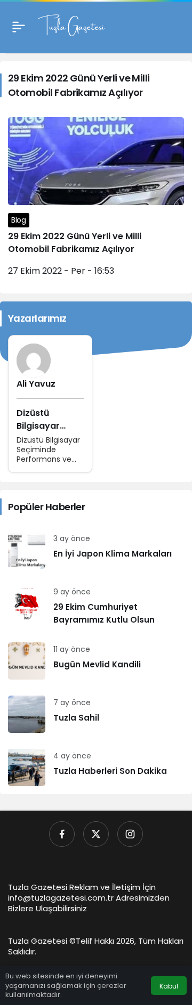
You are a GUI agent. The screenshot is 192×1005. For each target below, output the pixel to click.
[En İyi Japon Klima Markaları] (96, 550)
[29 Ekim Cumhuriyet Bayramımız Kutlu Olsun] (96, 605)
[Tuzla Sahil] (96, 714)
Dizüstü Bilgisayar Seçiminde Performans (43, 432)
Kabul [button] (168, 986)
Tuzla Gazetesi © (42, 940)
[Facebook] (62, 834)
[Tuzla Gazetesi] (71, 26)
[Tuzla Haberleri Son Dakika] (96, 767)
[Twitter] (96, 834)
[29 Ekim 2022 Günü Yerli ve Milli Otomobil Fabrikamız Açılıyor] (96, 201)
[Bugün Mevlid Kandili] (96, 661)
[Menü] (18, 26)
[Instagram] (130, 834)
